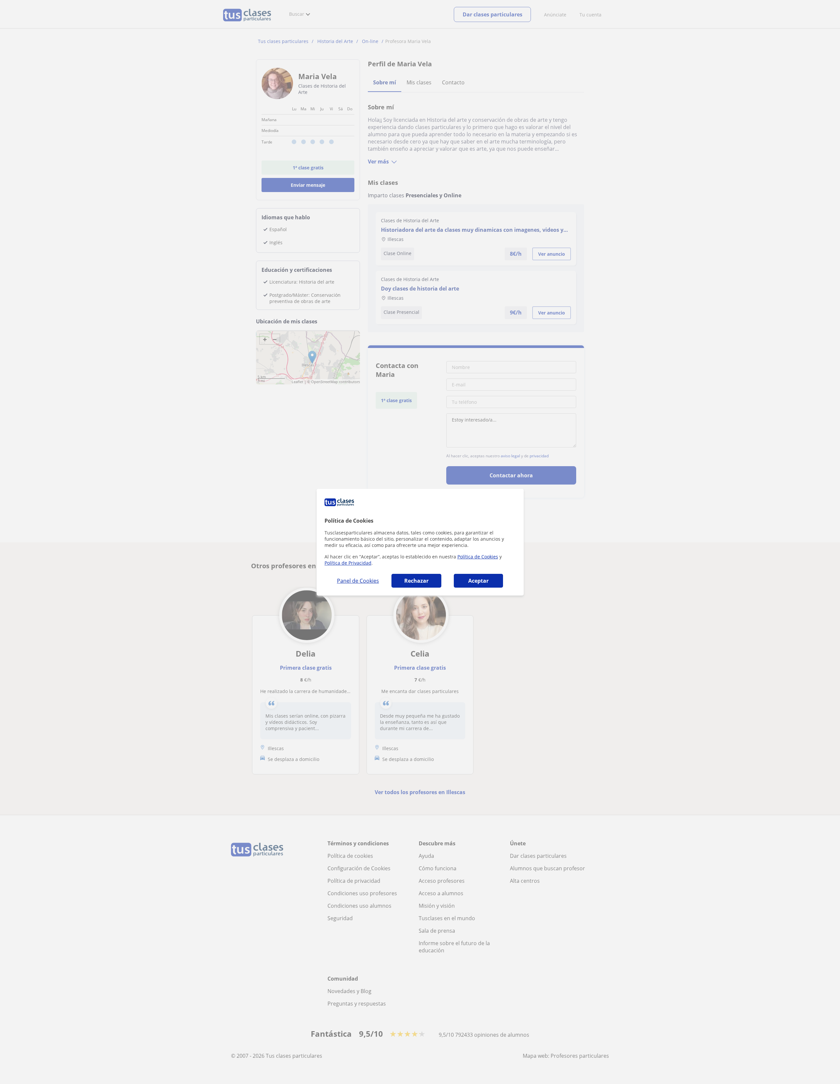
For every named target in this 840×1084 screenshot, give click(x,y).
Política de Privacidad (348, 563)
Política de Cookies (477, 556)
